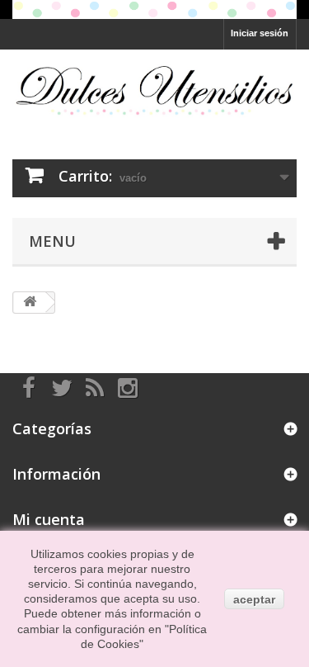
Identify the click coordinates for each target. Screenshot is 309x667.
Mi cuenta (48, 519)
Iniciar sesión (259, 33)
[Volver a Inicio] (29, 302)
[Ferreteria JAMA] (154, 90)
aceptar (254, 599)
